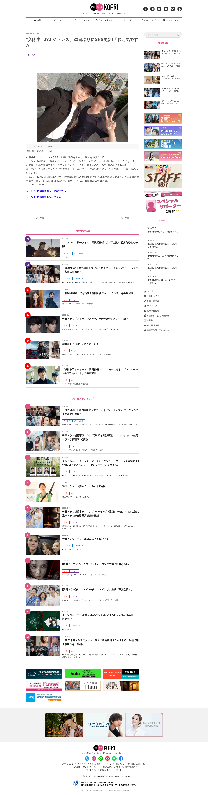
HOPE (65, 354)
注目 (39, 20)
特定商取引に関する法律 (158, 330)
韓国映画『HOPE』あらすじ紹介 (80, 344)
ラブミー (124, 655)
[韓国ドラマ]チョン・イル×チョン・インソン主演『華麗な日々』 (97, 589)
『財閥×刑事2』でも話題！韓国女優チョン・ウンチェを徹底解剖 (97, 293)
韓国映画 (108, 354)
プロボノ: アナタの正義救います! (91, 655)
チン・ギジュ (89, 475)
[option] (64, 725)
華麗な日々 (117, 526)
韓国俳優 (85, 384)
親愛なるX (105, 575)
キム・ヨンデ (95, 575)
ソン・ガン (93, 329)
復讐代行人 (67, 526)
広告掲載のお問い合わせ (158, 315)
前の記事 (40, 218)
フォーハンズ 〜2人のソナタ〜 (109, 329)
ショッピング (172, 20)
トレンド (128, 20)
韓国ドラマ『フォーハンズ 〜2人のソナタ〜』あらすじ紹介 (95, 318)
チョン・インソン (98, 600)
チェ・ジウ (67, 549)
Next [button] (169, 725)
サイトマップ (91, 770)
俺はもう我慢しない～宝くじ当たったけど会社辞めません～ (96, 282)
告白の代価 (133, 655)
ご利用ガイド (153, 296)
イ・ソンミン (67, 475)
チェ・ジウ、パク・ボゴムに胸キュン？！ (85, 538)
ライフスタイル (105, 20)
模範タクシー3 (107, 526)
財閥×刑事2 (81, 304)
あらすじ (72, 329)
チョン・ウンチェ (69, 304)
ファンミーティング (113, 475)
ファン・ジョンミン (96, 354)
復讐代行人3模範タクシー (91, 526)
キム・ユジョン (83, 575)
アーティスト (83, 20)
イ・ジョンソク (68, 629)
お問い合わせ (153, 311)
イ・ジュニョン (82, 329)
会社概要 (151, 320)
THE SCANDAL (68, 282)
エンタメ (61, 20)
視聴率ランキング (129, 526)
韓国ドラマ (133, 282)
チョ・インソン (82, 354)
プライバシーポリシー (91, 767)
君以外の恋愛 (123, 282)
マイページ (152, 306)
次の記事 (125, 218)
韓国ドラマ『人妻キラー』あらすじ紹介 (84, 486)
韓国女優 (90, 304)
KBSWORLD (67, 600)
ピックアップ (150, 20)
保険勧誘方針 (153, 325)
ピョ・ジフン (100, 475)
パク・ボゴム (77, 549)
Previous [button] (38, 725)
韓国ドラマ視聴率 (97, 450)
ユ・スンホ (67, 257)
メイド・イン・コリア (112, 655)
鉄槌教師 (77, 384)
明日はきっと (67, 657)
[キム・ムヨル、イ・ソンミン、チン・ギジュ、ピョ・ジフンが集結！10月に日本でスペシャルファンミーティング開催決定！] (43, 466)
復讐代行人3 (76, 526)
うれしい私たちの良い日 (71, 450)
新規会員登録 (153, 301)
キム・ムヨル (67, 384)
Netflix (65, 329)
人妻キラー (85, 450)
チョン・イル (86, 600)
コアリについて (154, 291)
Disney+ (66, 575)
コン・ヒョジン (76, 497)
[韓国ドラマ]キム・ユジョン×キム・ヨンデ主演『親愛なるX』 (96, 564)
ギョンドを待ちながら (70, 655)
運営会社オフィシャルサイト (111, 770)
